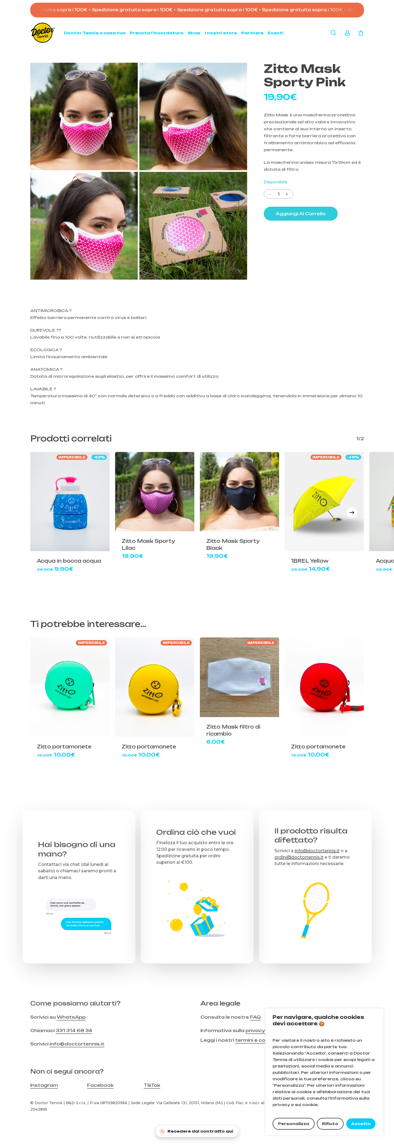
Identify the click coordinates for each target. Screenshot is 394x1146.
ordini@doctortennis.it (299, 857)
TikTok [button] (152, 1085)
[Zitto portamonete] (70, 687)
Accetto (361, 1123)
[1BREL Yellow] (324, 501)
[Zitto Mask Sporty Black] (239, 491)
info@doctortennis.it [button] (77, 1044)
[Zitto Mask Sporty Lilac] (154, 491)
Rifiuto (330, 1123)
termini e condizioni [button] (260, 1040)
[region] (324, 1071)
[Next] (352, 512)
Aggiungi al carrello (301, 213)
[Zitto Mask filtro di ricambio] (239, 677)
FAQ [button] (255, 1017)
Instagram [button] (44, 1085)
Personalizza (293, 1123)
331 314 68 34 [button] (74, 1030)
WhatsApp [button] (71, 1017)
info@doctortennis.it (317, 850)
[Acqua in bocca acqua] (70, 501)
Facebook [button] (100, 1085)
